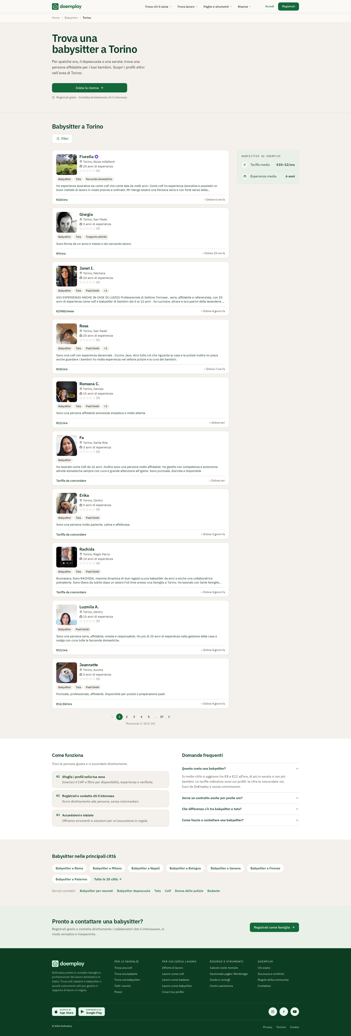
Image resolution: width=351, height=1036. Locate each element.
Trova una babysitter (127, 980)
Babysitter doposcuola (133, 891)
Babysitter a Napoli (145, 868)
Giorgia (86, 214)
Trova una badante (126, 974)
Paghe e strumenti (216, 7)
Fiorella (86, 156)
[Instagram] (273, 1011)
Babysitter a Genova (226, 868)
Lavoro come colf (173, 974)
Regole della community (273, 980)
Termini (281, 1027)
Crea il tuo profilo (173, 992)
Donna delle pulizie (189, 891)
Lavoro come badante (175, 980)
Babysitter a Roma (69, 868)
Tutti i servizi (122, 986)
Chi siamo (264, 968)
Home (56, 18)
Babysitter (71, 18)
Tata (157, 891)
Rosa (83, 326)
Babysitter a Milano (107, 868)
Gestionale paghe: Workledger (229, 974)
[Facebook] (284, 1011)
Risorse (243, 7)
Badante (213, 891)
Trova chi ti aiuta (156, 7)
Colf (168, 891)
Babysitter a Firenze (265, 868)
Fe (81, 437)
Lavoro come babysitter (177, 986)
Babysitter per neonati (96, 891)
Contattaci (264, 986)
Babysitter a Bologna (185, 868)
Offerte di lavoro (172, 968)
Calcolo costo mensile (224, 968)
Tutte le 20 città (106, 879)
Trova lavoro (185, 7)
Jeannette (88, 664)
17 (161, 717)
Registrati (288, 6)
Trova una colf (123, 968)
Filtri (64, 139)
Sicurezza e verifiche (271, 974)
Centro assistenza (221, 986)
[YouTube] (294, 1011)
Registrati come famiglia (272, 927)
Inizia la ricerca (87, 88)
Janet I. (86, 268)
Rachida (86, 549)
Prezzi (118, 992)
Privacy (267, 1027)
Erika (84, 495)
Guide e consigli (220, 980)
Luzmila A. (89, 607)
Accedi (269, 6)
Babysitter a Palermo (71, 879)
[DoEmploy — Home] (67, 6)
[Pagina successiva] (169, 717)
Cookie (294, 1027)
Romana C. (89, 383)
